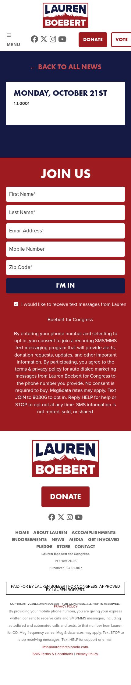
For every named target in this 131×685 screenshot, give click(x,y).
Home (22, 532)
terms (21, 369)
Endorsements (29, 539)
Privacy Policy (65, 606)
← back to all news (65, 67)
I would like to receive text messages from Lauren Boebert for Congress (73, 312)
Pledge (44, 546)
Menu (13, 36)
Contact (85, 546)
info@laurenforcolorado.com (65, 647)
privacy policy (47, 369)
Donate (93, 40)
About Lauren (50, 532)
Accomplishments (94, 532)
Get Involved (103, 539)
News (58, 539)
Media (76, 539)
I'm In (65, 285)
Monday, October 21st (60, 93)
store (63, 546)
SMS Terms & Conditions (53, 654)
